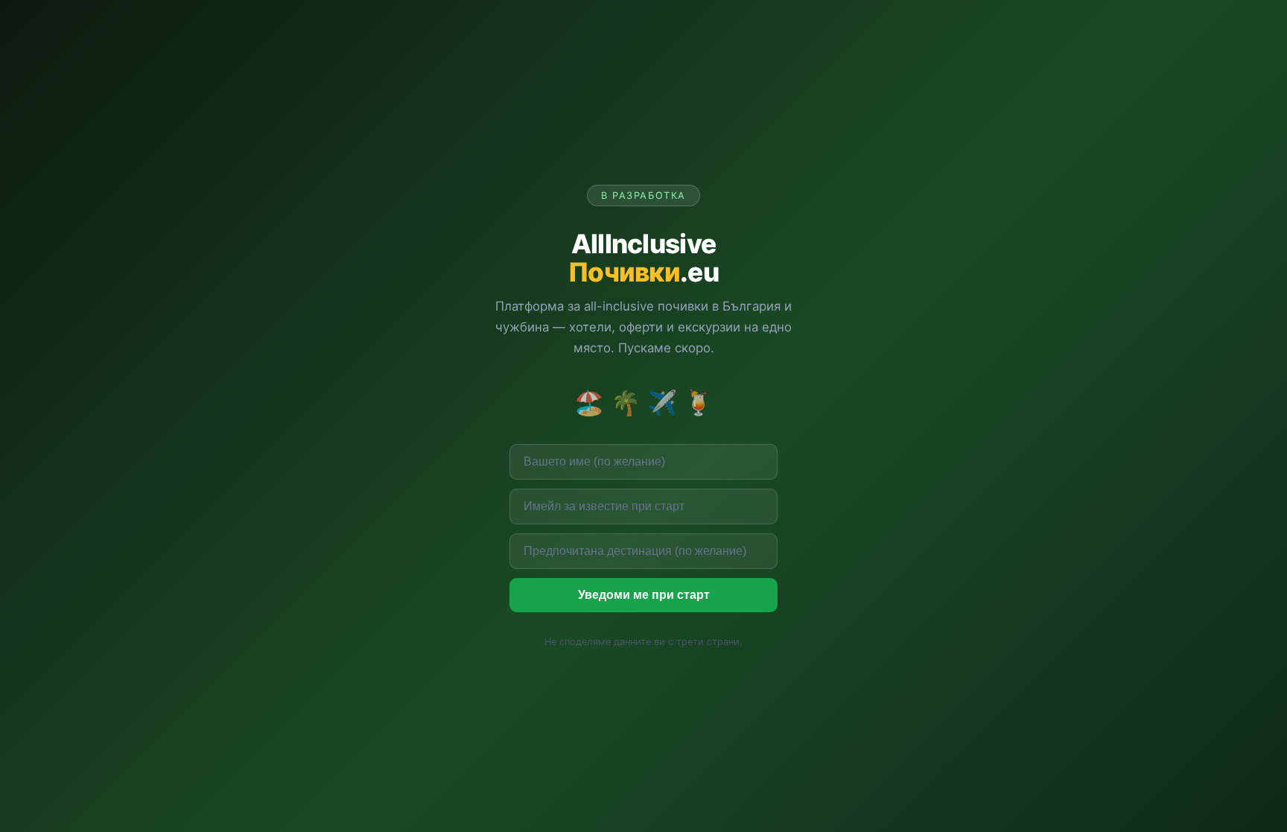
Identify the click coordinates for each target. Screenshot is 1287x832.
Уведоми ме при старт (644, 594)
